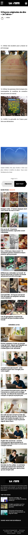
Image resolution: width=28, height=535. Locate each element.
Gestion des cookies (19, 531)
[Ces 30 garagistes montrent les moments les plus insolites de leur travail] (14, 307)
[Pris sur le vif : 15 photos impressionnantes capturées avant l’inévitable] (14, 219)
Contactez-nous (8, 531)
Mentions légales (11, 533)
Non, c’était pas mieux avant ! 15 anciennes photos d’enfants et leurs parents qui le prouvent (13, 252)
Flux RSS (19, 533)
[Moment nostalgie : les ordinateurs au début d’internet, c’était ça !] (4, 499)
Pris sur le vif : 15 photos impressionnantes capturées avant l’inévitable (13, 230)
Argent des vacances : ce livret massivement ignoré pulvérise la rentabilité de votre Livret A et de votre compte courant (14, 443)
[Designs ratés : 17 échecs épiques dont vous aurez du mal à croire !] (14, 199)
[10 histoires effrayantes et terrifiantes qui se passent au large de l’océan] (4, 512)
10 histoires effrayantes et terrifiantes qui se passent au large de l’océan (17, 512)
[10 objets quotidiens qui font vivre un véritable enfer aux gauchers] (4, 506)
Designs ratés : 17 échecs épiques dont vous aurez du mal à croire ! (14, 209)
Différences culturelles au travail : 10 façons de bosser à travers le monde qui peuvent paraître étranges (13, 274)
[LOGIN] (26, 3)
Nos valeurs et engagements (10, 530)
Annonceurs (22, 530)
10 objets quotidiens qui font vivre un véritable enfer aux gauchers (16, 505)
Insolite (12, 190)
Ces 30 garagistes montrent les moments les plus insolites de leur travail (12, 318)
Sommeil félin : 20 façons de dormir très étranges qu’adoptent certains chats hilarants (13, 296)
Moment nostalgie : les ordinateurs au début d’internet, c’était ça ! (18, 499)
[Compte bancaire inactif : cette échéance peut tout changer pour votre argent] (14, 358)
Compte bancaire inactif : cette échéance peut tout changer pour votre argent (12, 369)
